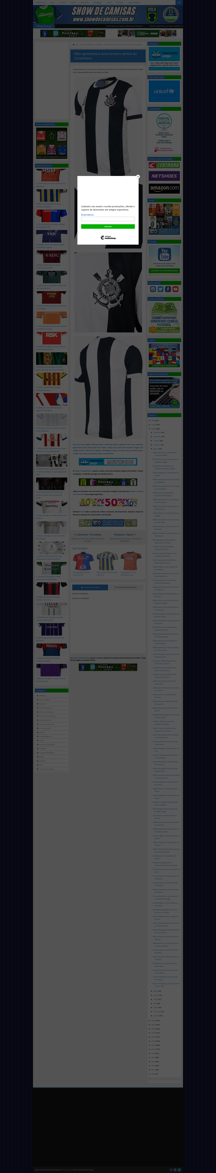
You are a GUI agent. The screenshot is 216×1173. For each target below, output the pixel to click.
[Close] (138, 176)
